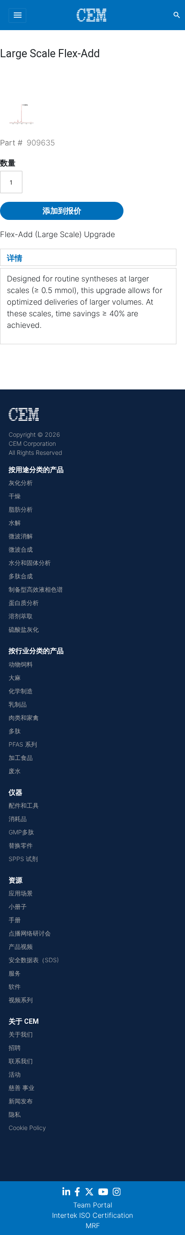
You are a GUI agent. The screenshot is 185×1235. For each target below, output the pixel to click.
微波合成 (21, 549)
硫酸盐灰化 (24, 629)
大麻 (15, 677)
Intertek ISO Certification (92, 1215)
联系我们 (21, 1061)
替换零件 (21, 845)
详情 (14, 257)
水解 (15, 522)
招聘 (15, 1047)
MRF (93, 1225)
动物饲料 (21, 664)
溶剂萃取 (21, 616)
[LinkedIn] (67, 1193)
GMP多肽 (21, 832)
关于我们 (21, 1034)
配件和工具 (24, 805)
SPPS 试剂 (23, 858)
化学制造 (21, 691)
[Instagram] (118, 1193)
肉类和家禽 (24, 717)
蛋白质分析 (24, 602)
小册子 (18, 906)
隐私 (15, 1114)
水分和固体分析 (30, 562)
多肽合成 (21, 576)
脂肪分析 (21, 509)
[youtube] (104, 1193)
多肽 (15, 731)
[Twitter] (90, 1193)
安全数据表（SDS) (34, 959)
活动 (15, 1074)
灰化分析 (21, 482)
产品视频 (21, 946)
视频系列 (21, 999)
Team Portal (92, 1205)
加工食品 (21, 757)
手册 (15, 919)
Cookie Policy (27, 1127)
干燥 (15, 496)
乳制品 (18, 704)
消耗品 (18, 818)
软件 (15, 986)
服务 (15, 973)
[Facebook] (79, 1193)
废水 (15, 771)
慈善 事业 (21, 1087)
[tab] (88, 257)
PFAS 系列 (23, 744)
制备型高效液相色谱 (36, 589)
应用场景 (21, 893)
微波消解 (21, 536)
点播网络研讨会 (30, 933)
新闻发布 (21, 1101)
